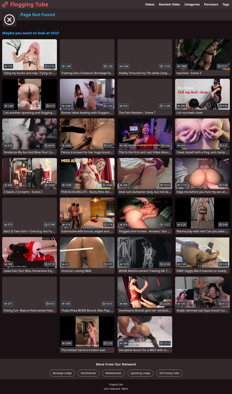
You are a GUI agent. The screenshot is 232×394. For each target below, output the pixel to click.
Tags (226, 4)
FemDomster (88, 373)
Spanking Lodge (140, 373)
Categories (192, 4)
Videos (150, 4)
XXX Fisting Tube (169, 373)
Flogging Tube (29, 4)
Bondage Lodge (62, 373)
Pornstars (211, 4)
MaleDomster (113, 373)
